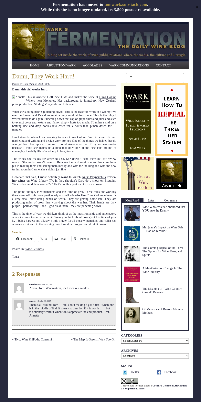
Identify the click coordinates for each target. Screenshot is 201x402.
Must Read (132, 200)
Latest (151, 200)
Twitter (134, 372)
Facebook (170, 372)
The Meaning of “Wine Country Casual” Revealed (162, 290)
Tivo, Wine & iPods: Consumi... (34, 339)
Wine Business (34, 249)
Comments (170, 200)
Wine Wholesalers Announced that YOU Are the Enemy (163, 208)
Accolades (92, 65)
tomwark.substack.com (125, 4)
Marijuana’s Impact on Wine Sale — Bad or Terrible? (162, 229)
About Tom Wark (61, 65)
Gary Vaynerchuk (94, 177)
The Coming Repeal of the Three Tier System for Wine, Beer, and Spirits (162, 251)
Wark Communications (129, 65)
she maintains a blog (47, 147)
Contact (163, 65)
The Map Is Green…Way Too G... (94, 339)
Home (34, 65)
